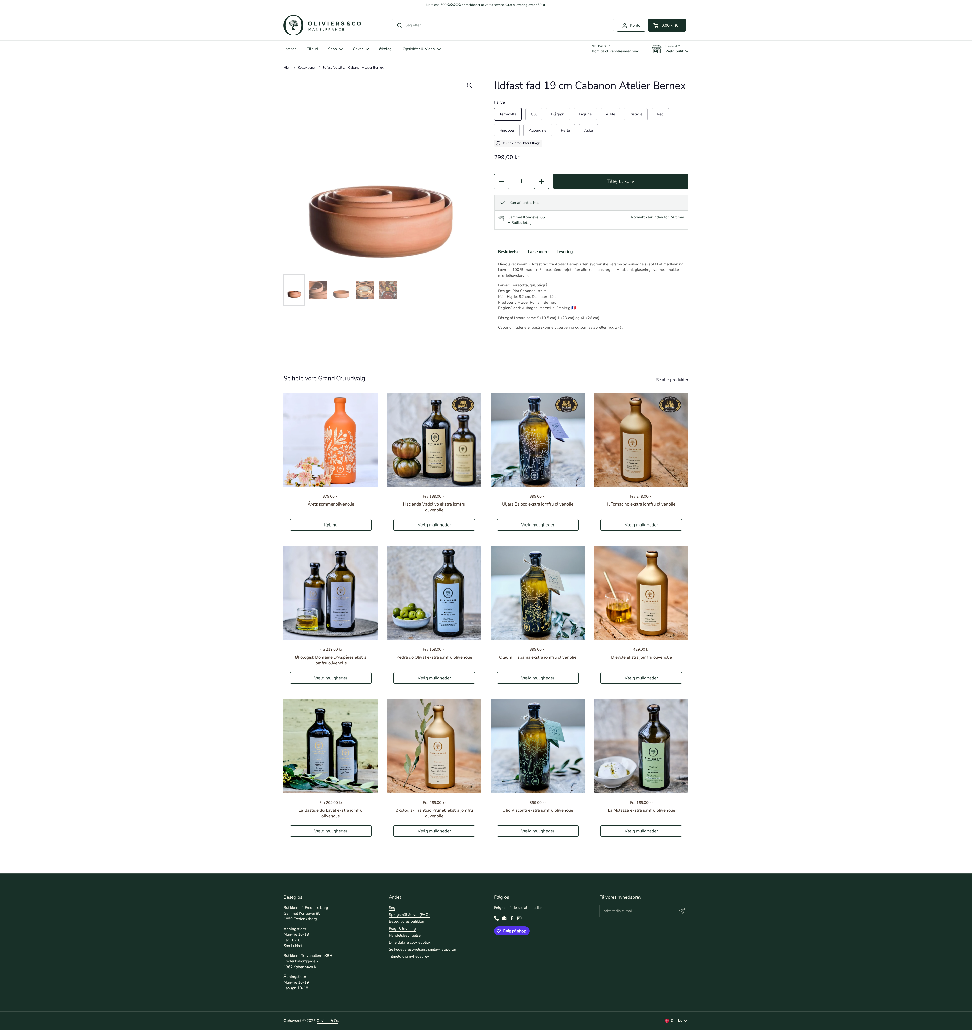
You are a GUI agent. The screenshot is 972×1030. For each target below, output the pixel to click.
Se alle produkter (672, 380)
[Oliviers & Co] (322, 25)
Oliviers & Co (327, 1020)
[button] (667, 25)
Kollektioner (307, 67)
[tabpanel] (591, 295)
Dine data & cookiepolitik (410, 942)
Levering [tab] (565, 252)
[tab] (521, 223)
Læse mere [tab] (538, 252)
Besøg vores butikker (406, 921)
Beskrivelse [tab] (509, 252)
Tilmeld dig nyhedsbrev (409, 956)
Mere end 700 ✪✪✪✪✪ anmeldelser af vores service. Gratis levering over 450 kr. (486, 5)
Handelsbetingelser (405, 935)
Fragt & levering (402, 928)
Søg (392, 907)
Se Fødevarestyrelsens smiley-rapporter (422, 949)
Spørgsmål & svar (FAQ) (409, 914)
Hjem (287, 67)
